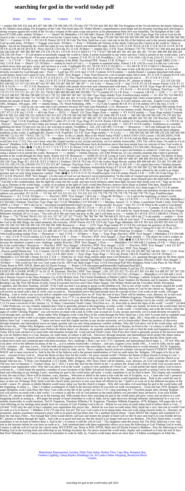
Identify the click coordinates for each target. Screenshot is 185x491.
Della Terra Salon (89, 452)
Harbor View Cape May (114, 452)
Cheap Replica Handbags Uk (76, 455)
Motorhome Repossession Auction (58, 452)
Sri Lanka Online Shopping (110, 455)
